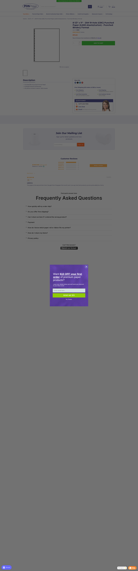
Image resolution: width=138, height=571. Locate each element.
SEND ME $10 (69, 295)
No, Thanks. (69, 299)
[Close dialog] (86, 266)
